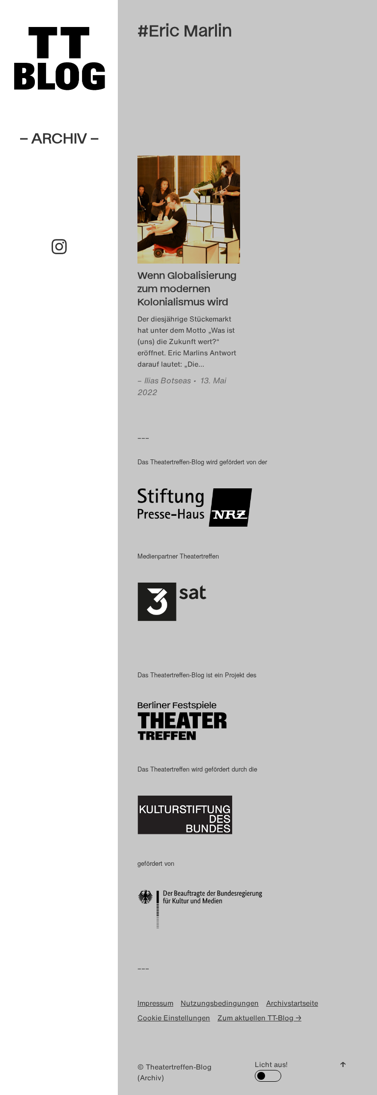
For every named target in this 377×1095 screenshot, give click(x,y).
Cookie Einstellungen (173, 1018)
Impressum (155, 1003)
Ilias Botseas (167, 380)
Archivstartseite (292, 1003)
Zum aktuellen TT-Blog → (259, 1018)
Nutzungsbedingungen (220, 1003)
